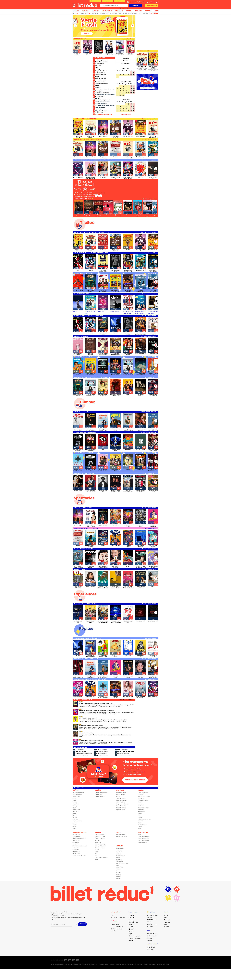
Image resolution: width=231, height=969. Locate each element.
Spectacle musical (120, 798)
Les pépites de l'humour (151, 925)
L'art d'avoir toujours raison (86, 703)
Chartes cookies (103, 964)
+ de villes (146, 13)
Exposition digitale (142, 842)
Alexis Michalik (151, 936)
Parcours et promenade (122, 863)
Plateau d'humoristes (143, 800)
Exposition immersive (143, 838)
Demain (125, 61)
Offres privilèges (152, 5)
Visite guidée (119, 861)
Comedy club (141, 794)
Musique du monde (100, 836)
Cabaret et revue (120, 794)
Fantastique (76, 804)
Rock (96, 853)
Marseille (167, 920)
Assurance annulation (118, 917)
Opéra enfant (76, 849)
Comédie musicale (121, 792)
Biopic (74, 807)
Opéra (118, 796)
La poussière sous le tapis (85, 710)
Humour (95, 11)
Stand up (140, 802)
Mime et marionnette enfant (80, 846)
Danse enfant (76, 842)
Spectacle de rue (120, 809)
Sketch (139, 815)
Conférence (119, 859)
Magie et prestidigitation (122, 804)
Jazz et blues (98, 842)
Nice (140, 13)
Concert (138, 11)
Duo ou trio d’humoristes (144, 796)
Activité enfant (76, 853)
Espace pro (115, 924)
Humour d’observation (143, 807)
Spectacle (119, 11)
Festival (97, 851)
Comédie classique (99, 796)
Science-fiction (76, 809)
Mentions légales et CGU (90, 964)
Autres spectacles (135, 938)
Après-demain (125, 63)
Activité (148, 11)
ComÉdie (85, 11)
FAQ (112, 915)
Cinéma (118, 854)
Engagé (74, 825)
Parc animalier (120, 867)
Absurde (140, 813)
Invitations (107, 1)
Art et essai (75, 811)
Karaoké (118, 873)
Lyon (125, 13)
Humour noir (141, 809)
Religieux (97, 840)
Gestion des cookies (150, 964)
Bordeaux (113, 13)
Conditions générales (57, 964)
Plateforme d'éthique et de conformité (121, 964)
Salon (117, 871)
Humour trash (141, 811)
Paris (74, 13)
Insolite (118, 878)
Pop (96, 855)
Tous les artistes (152, 933)
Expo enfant (76, 848)
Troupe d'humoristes (143, 792)
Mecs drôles (141, 804)
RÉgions (155, 13)
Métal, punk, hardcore (100, 846)
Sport (117, 865)
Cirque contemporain (121, 836)
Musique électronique (100, 844)
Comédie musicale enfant (79, 838)
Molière (149, 940)
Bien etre (118, 874)
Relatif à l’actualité (142, 825)
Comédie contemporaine (101, 792)
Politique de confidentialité (73, 964)
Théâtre (131, 915)
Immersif (118, 876)
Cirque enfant (76, 851)
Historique (75, 806)
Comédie (132, 917)
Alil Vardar (150, 938)
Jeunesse (75, 823)
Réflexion (75, 817)
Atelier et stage (120, 848)
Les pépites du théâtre (151, 921)
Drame (74, 798)
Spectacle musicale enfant (79, 855)
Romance (75, 802)
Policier (74, 826)
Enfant (129, 11)
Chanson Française (100, 838)
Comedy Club (107, 11)
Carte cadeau (95, 1)
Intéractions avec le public (144, 819)
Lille (120, 13)
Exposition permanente (144, 836)
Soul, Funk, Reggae (99, 848)
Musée (139, 834)
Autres (131, 940)
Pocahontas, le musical (85, 725)
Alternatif (140, 821)
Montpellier (132, 13)
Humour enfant (76, 836)
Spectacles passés (135, 936)
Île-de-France (84, 13)
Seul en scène (76, 796)
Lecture (74, 813)
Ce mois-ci (150, 949)
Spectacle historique (121, 806)
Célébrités (75, 819)
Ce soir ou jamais (83, 740)
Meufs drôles (141, 806)
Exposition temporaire (143, 840)
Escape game (119, 850)
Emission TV (119, 852)
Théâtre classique (77, 794)
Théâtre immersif (77, 821)
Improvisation (141, 798)
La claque (81, 733)
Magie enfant (76, 844)
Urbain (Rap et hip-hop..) (101, 857)
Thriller (74, 828)
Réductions (119, 1)
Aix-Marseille (104, 13)
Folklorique (98, 849)
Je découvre (98, 196)
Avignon (95, 13)
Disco (96, 859)
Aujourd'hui (125, 58)
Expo (156, 11)
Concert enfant (76, 840)
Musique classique (99, 834)
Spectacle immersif (121, 807)
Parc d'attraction (120, 855)
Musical (75, 815)
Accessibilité (138, 964)
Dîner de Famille (83, 718)
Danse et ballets (120, 802)
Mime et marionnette (121, 800)
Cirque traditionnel (121, 834)
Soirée (118, 857)
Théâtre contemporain (78, 792)
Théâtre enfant (76, 834)
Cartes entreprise (117, 926)
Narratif (140, 823)
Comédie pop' (98, 794)
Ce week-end (151, 947)
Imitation (140, 817)
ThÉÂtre (76, 11)
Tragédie (75, 800)
